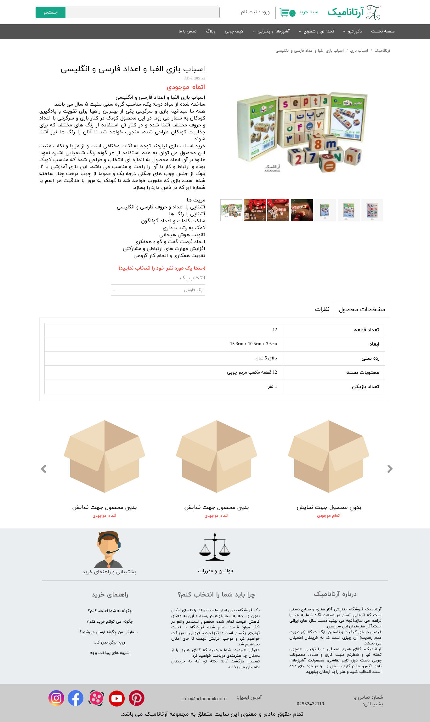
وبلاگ (210, 31)
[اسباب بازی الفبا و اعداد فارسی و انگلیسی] (302, 130)
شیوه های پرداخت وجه (109, 653)
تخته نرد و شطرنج (319, 31)
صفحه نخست (382, 31)
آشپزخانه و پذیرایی (273, 31)
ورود (266, 12)
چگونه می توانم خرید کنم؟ (110, 622)
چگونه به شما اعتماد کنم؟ (110, 611)
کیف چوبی (234, 31)
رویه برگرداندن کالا (109, 642)
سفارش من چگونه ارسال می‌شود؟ (109, 632)
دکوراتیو (355, 31)
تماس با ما (187, 31)
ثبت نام (249, 12)
